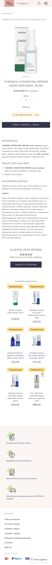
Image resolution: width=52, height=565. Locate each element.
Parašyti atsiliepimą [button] (26, 264)
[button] (19, 91)
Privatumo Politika (12, 524)
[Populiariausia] (15, 297)
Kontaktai (9, 542)
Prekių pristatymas (12, 519)
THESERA (26, 76)
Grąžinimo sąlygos (12, 529)
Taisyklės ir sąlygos (13, 533)
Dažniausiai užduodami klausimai (18, 538)
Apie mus (8, 547)
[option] (26, 51)
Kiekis (26, 96)
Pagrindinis (7, 13)
